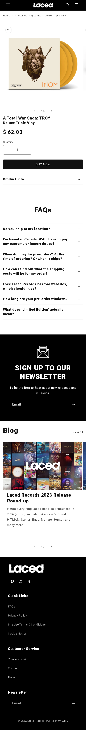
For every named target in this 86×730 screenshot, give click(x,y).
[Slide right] (51, 111)
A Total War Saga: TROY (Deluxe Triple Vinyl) (41, 15)
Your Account (17, 659)
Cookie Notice (17, 633)
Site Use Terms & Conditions (27, 624)
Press (12, 677)
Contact (13, 668)
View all (78, 432)
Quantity (8, 142)
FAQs (11, 606)
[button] (8, 5)
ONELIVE (63, 721)
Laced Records (35, 721)
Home (6, 15)
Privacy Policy (17, 615)
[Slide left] (34, 111)
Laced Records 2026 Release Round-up (39, 498)
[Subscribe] (73, 404)
